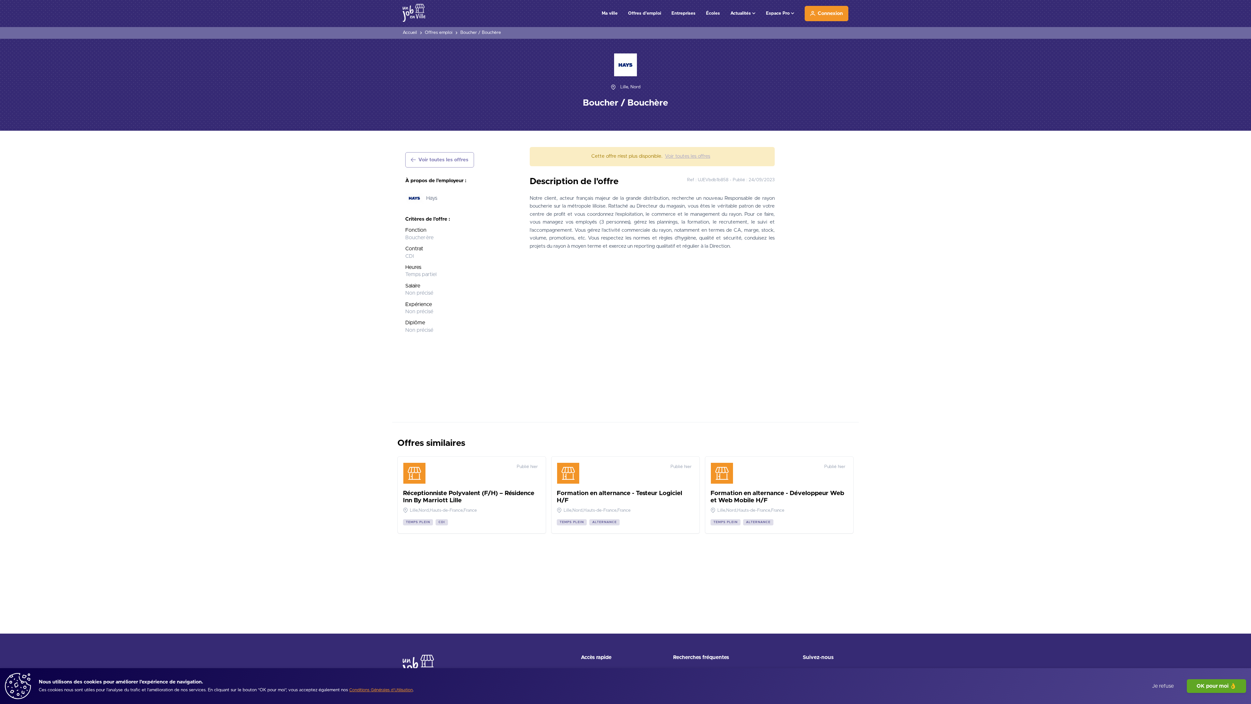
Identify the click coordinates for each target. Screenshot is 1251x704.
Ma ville (610, 13)
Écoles (713, 13)
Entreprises (683, 13)
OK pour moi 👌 (1216, 686)
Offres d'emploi (644, 13)
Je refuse (1163, 686)
